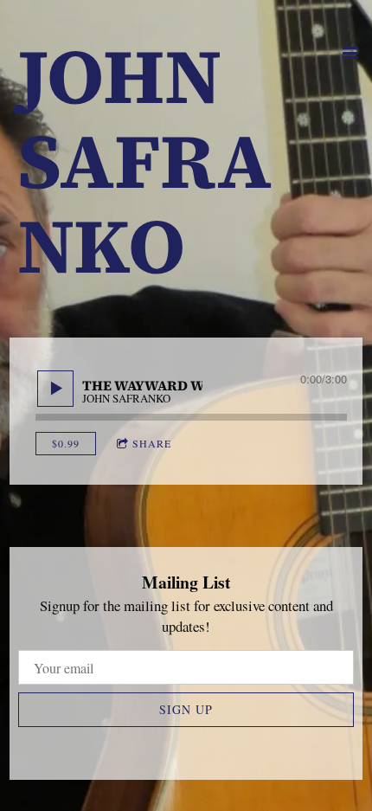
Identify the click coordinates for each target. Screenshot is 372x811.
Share (151, 443)
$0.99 (66, 443)
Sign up (186, 709)
